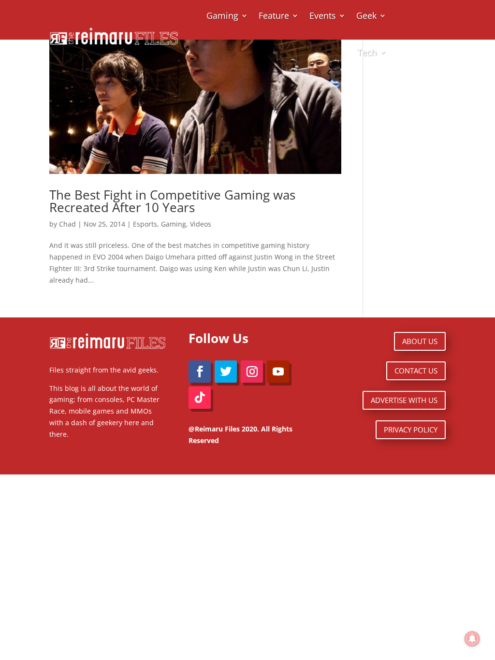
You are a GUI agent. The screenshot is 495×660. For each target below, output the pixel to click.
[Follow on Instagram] (252, 371)
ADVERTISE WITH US (404, 400)
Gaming (173, 224)
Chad (67, 224)
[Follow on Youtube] (278, 371)
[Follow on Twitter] (226, 371)
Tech (367, 52)
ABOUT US (419, 341)
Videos (200, 224)
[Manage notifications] (472, 638)
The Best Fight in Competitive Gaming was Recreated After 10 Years (172, 201)
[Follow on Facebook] (200, 371)
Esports (145, 224)
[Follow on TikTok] (200, 398)
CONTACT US (415, 370)
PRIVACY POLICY (410, 429)
